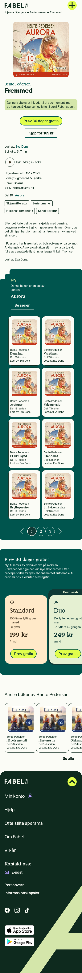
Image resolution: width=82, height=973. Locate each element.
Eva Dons (22, 146)
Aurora (19, 195)
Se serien (22, 305)
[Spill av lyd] (9, 162)
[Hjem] (16, 5)
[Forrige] (22, 531)
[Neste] (60, 531)
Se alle (68, 758)
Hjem (8, 12)
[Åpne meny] (72, 5)
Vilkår (10, 850)
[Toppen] (72, 781)
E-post (17, 872)
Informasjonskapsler (22, 892)
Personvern (14, 884)
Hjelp (10, 810)
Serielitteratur (47, 211)
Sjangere (20, 12)
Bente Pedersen (18, 84)
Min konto (15, 796)
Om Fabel (14, 837)
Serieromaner (38, 12)
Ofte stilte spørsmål (24, 823)
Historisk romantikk (19, 211)
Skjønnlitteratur (16, 203)
